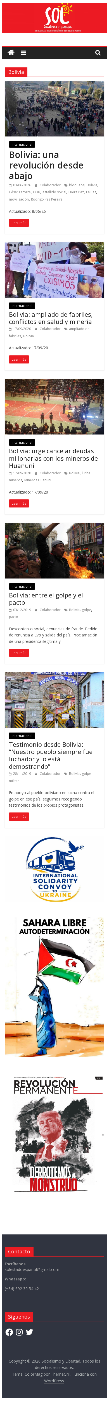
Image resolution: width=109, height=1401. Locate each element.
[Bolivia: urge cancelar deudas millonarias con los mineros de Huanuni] (54, 382)
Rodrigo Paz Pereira (47, 199)
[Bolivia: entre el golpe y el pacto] (54, 526)
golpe (86, 609)
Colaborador (50, 185)
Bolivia (92, 185)
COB (36, 192)
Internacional (22, 144)
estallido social (54, 192)
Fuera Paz (76, 192)
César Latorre (20, 192)
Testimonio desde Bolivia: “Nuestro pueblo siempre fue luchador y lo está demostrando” (51, 755)
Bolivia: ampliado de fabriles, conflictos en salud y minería (51, 318)
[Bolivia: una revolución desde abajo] (54, 85)
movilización (19, 199)
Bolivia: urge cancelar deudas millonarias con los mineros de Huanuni (53, 458)
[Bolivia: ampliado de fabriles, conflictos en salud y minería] (54, 245)
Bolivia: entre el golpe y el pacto (46, 598)
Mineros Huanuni (37, 480)
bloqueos (76, 185)
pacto (13, 616)
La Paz (91, 192)
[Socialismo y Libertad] (54, 6)
